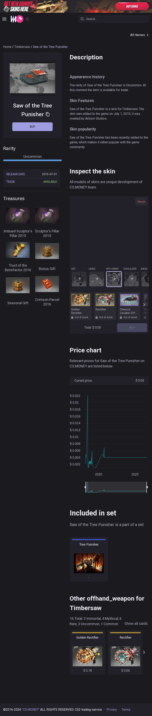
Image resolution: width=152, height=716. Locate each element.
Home (7, 47)
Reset (141, 201)
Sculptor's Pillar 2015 (47, 233)
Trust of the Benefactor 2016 (18, 267)
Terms (126, 709)
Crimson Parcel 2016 (47, 302)
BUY (132, 327)
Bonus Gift (47, 269)
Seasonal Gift (17, 303)
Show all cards (136, 624)
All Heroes (137, 35)
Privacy (112, 709)
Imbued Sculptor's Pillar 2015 (18, 233)
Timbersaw (22, 47)
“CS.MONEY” (30, 709)
